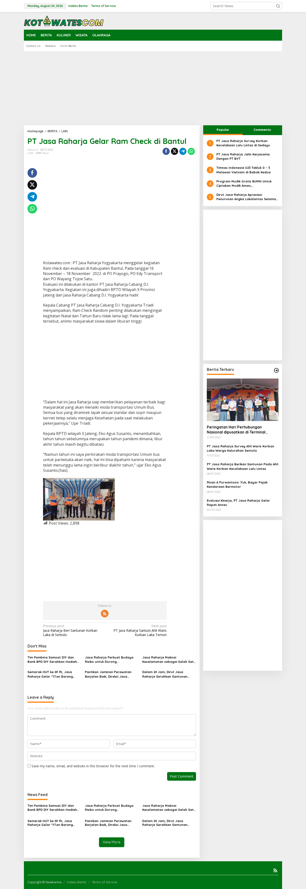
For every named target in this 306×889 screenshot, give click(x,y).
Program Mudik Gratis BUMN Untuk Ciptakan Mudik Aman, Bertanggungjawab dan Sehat (244, 183)
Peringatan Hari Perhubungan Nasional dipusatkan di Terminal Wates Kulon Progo (236, 430)
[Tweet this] (174, 151)
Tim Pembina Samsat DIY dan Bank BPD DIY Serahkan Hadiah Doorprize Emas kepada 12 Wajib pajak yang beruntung (53, 659)
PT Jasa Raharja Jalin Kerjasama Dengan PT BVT (243, 156)
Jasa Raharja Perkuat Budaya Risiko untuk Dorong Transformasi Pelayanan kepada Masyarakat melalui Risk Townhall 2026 (111, 659)
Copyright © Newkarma (44, 882)
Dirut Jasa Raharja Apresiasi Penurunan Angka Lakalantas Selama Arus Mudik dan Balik (246, 197)
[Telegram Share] (182, 151)
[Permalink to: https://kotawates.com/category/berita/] (276, 370)
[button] (278, 6)
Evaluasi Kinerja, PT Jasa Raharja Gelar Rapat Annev (238, 503)
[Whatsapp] (191, 151)
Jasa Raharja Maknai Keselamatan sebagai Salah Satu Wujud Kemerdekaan (169, 659)
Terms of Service (104, 882)
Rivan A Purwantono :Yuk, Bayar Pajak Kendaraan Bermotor (237, 485)
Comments (262, 129)
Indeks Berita (76, 882)
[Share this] (166, 151)
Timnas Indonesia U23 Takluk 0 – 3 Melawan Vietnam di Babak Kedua (243, 170)
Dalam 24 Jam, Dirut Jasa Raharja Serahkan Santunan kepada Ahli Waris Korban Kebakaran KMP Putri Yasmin (165, 674)
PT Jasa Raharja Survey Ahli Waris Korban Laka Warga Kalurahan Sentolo (240, 448)
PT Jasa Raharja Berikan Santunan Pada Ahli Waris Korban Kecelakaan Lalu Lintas (242, 466)
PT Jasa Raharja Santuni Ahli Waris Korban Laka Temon (140, 630)
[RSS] (105, 613)
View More (111, 842)
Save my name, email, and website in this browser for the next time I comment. (93, 766)
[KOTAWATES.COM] (64, 20)
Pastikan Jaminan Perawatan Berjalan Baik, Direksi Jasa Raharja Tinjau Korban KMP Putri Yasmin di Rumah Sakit (111, 674)
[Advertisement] (153, 88)
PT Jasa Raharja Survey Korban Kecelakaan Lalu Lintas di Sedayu (243, 143)
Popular (223, 129)
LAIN (30, 153)
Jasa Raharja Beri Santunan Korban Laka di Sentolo (70, 630)
